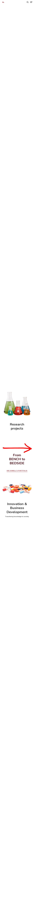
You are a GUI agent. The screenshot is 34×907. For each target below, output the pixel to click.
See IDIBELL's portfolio (17, 470)
